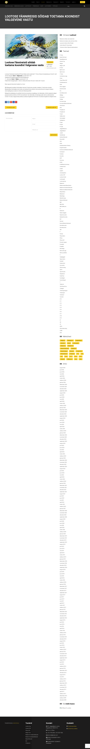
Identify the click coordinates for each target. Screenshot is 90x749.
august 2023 (62, 443)
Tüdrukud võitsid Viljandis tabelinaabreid (68, 47)
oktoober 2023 (63, 439)
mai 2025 (62, 399)
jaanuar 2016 (63, 634)
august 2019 (62, 544)
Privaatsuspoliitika (72, 726)
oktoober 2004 (63, 699)
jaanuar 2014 (63, 668)
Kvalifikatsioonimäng (64, 164)
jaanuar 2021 (63, 508)
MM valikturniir (63, 206)
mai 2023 (62, 449)
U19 (61, 317)
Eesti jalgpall (62, 86)
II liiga (61, 122)
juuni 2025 (62, 397)
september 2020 (63, 517)
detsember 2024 (63, 409)
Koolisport (62, 151)
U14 (61, 307)
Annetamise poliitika (72, 728)
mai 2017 (62, 601)
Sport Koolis (62, 271)
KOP (61, 158)
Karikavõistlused (63, 137)
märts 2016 (62, 630)
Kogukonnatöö (63, 147)
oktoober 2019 (63, 540)
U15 (61, 309)
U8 (60, 322)
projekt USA (79, 351)
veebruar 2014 (63, 666)
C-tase (61, 74)
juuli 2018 (62, 571)
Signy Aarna (62, 259)
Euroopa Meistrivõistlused (65, 103)
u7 (77, 353)
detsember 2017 (63, 586)
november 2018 (63, 563)
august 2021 (62, 493)
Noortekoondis (63, 225)
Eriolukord (62, 97)
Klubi (37, 2)
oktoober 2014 (63, 655)
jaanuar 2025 (63, 407)
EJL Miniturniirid (63, 93)
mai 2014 (62, 664)
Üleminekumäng (63, 328)
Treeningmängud (63, 290)
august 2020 (62, 519)
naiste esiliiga (64, 351)
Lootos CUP (28, 6)
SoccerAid (62, 265)
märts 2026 (62, 378)
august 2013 (62, 674)
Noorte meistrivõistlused (65, 223)
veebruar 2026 (63, 380)
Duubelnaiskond (63, 82)
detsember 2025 (63, 384)
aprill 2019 (62, 552)
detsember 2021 (63, 485)
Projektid (62, 246)
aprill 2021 (62, 502)
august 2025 (62, 392)
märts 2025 (62, 403)
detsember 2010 (63, 695)
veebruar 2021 (63, 506)
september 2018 (63, 567)
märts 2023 (62, 453)
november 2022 (63, 462)
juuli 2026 (62, 369)
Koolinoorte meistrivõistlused (66, 149)
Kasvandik (62, 139)
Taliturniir (62, 284)
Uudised (43, 2)
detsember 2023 (63, 435)
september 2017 (63, 592)
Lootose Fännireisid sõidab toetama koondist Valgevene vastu (24, 64)
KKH (61, 141)
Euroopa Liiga (63, 101)
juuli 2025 (62, 395)
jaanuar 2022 (63, 483)
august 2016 (62, 620)
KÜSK (61, 162)
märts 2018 (62, 580)
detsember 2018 (63, 561)
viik (76, 359)
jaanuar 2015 (63, 651)
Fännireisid (50, 62)
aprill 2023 (62, 451)
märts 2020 (62, 529)
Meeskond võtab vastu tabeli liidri (67, 38)
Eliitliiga (61, 95)
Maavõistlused (29, 738)
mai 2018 (62, 575)
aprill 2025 (62, 401)
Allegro (61, 63)
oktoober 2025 (63, 388)
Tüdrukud (62, 294)
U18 (61, 315)
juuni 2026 (62, 371)
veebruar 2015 (63, 649)
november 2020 (63, 512)
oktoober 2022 (63, 464)
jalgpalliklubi (78, 340)
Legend (61, 170)
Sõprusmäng (63, 267)
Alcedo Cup (62, 61)
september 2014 (63, 657)
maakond (63, 345)
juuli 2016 (62, 622)
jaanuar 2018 (63, 584)
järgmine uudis (51, 107)
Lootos (73, 2)
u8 (82, 353)
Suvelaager (62, 278)
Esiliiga (61, 99)
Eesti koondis (63, 88)
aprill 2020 (62, 527)
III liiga (61, 124)
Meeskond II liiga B (18, 6)
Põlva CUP (62, 240)
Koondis (62, 156)
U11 (61, 301)
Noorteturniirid (63, 227)
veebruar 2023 (63, 456)
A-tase (61, 55)
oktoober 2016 (63, 615)
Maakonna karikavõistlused (66, 187)
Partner (61, 233)
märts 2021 (62, 504)
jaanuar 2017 (63, 609)
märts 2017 (62, 605)
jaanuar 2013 (63, 681)
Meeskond (48, 2)
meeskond (70, 345)
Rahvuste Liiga (63, 250)
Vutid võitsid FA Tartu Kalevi (66, 45)
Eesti (61, 84)
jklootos (50, 64)
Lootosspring (63, 181)
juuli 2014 (62, 662)
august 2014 (62, 660)
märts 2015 (62, 647)
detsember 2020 (63, 510)
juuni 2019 (62, 548)
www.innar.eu (16, 723)
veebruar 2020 (63, 531)
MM (60, 202)
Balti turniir (62, 69)
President (62, 244)
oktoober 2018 (63, 565)
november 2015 (63, 636)
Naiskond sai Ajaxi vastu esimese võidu (68, 41)
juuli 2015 (62, 643)
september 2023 (63, 441)
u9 (61, 356)
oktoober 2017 (63, 590)
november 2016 (63, 613)
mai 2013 (62, 676)
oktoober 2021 (63, 489)
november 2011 (63, 687)
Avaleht (33, 2)
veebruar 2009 (63, 697)
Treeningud (36, 6)
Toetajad (55, 6)
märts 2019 (62, 554)
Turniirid (67, 2)
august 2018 (62, 569)
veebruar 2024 (63, 430)
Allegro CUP (62, 65)
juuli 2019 (62, 546)
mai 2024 (62, 424)
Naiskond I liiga (9, 6)
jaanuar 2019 (63, 559)
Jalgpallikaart (63, 130)
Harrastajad (62, 118)
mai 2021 (62, 500)
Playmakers (62, 235)
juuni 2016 (62, 624)
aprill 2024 (62, 426)
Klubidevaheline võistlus (65, 145)
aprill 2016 (62, 628)
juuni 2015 (62, 645)
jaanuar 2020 (63, 533)
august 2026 (62, 367)
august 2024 (62, 418)
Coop (61, 78)
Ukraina (62, 359)
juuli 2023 (62, 445)
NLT (60, 219)
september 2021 (63, 491)
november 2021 (63, 487)
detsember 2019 (63, 535)
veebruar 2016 (63, 632)
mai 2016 (62, 626)
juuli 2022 (62, 470)
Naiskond (55, 2)
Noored (61, 2)
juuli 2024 (62, 420)
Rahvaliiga (62, 248)
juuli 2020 (62, 521)
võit (80, 359)
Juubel (61, 132)
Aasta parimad (63, 57)
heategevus (70, 340)
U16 (61, 311)
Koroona (62, 160)
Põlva (61, 238)
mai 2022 (62, 475)
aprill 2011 (62, 691)
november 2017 (63, 588)
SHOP (42, 6)
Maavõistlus (62, 191)
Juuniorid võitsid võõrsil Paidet (66, 43)
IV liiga (61, 126)
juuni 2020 (62, 523)
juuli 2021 (62, 496)
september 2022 (63, 466)
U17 (61, 313)
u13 (76, 356)
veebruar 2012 (63, 685)
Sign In (82, 2)
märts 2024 (62, 428)
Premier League (63, 242)
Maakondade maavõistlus (65, 185)
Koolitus (61, 153)
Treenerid (72, 353)
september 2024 (63, 416)
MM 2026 (62, 204)
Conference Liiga (63, 76)
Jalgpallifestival (63, 128)
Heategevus (62, 120)
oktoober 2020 (63, 514)
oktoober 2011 (63, 689)
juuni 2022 (62, 472)
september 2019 (63, 542)
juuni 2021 (62, 498)
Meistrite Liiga (63, 198)
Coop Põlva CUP (63, 80)
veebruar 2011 (63, 693)
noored (71, 351)
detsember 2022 (63, 460)
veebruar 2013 (63, 678)
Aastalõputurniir (63, 59)
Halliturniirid (62, 116)
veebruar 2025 (63, 405)
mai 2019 (62, 550)
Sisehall (61, 261)
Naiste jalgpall (63, 212)
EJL (60, 90)
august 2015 (62, 641)
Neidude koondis (63, 217)
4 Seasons (28, 743)
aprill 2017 (62, 603)
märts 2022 (62, 479)
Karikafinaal (62, 135)
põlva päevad (64, 353)
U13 (61, 305)
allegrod (62, 340)
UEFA (61, 326)
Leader (61, 168)
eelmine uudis (11, 107)
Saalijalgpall (62, 257)
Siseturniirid (62, 263)
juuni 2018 (62, 573)
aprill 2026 (62, 376)
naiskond (73, 348)
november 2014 (63, 653)
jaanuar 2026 (63, 382)
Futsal (61, 114)
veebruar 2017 (63, 607)
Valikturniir (69, 359)
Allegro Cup (28, 732)
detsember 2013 (63, 670)
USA (61, 332)
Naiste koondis (63, 214)
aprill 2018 (62, 578)
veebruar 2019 (63, 557)
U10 (61, 299)
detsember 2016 (63, 611)
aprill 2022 (62, 477)
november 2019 (63, 538)
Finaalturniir (62, 109)
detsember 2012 (63, 683)
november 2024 (63, 411)
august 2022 (62, 468)
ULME (61, 330)
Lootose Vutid (63, 177)
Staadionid (62, 273)
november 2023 (63, 437)
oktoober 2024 (63, 414)
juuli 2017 (62, 596)
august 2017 (62, 594)
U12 (61, 303)
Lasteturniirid (62, 166)
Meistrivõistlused (63, 200)
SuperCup (62, 275)
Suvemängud (63, 280)
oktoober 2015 (63, 639)
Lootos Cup (28, 726)
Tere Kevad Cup (63, 286)
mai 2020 (62, 525)
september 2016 (63, 617)
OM (60, 229)
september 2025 (63, 390)
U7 (60, 320)
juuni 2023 (62, 447)
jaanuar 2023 (63, 458)
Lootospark (48, 6)
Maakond (62, 183)
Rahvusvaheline (63, 252)
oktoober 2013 (63, 672)
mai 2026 (62, 374)
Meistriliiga (62, 196)
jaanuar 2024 (63, 432)
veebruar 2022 (63, 481)
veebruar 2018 (63, 582)
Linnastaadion (63, 172)
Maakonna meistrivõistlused (66, 189)
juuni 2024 (62, 422)
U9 (60, 324)
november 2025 (63, 386)
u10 (66, 356)
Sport (61, 269)
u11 (71, 356)
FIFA (61, 107)
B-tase (61, 67)
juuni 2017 (62, 599)
